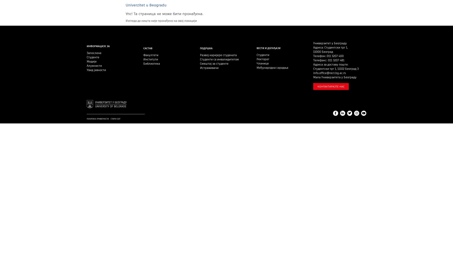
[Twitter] (349, 113)
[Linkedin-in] (342, 113)
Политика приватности (98, 119)
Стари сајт (115, 119)
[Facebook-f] (335, 113)
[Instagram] (356, 113)
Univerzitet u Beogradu (146, 5)
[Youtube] (363, 113)
